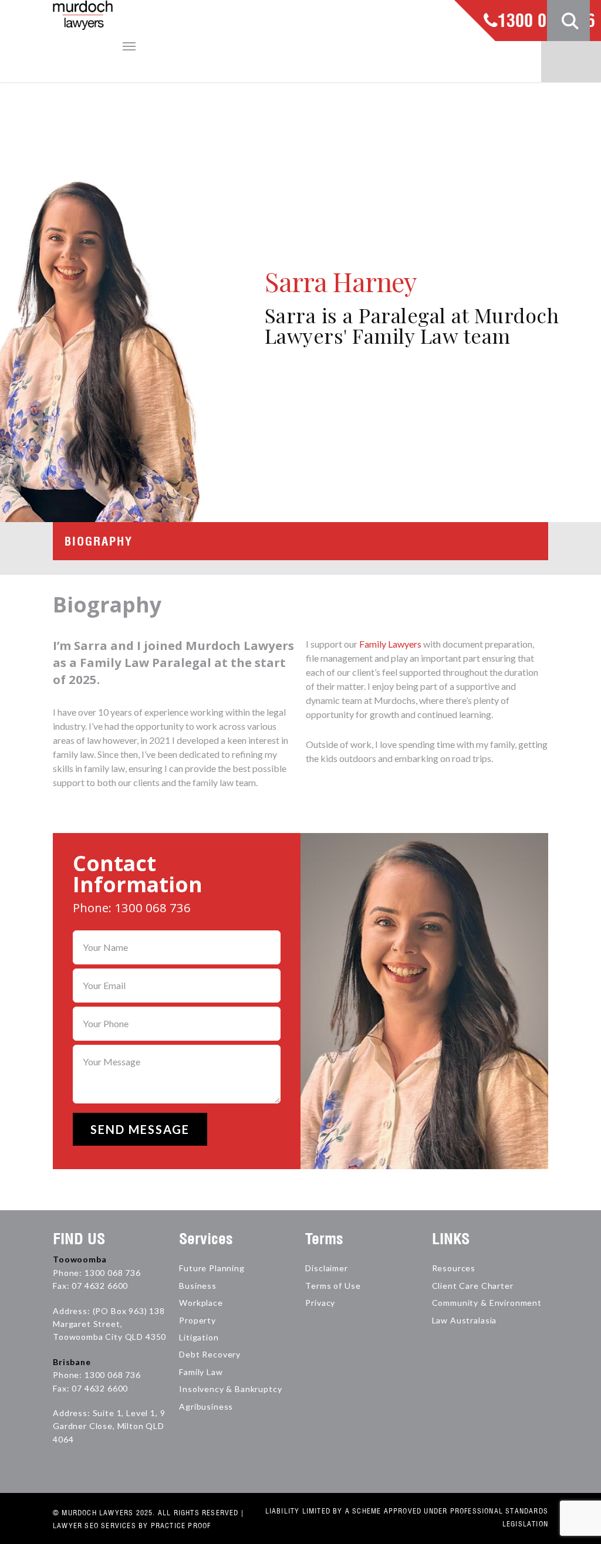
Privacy (320, 1303)
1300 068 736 (546, 22)
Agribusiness (206, 1406)
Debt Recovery (210, 1354)
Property (197, 1320)
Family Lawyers (390, 643)
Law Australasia (464, 1320)
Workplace (201, 1303)
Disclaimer (326, 1268)
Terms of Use (332, 1286)
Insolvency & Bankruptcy (230, 1389)
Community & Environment (487, 1303)
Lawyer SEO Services (94, 1525)
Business (198, 1286)
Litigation (198, 1337)
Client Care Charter (473, 1286)
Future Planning (212, 1268)
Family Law (200, 1372)
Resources (454, 1268)
